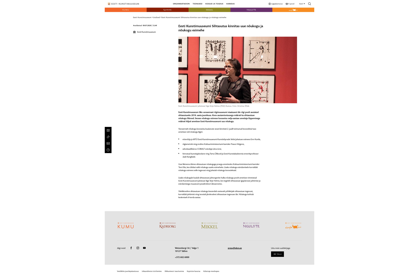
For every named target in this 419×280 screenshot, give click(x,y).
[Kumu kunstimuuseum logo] (126, 10)
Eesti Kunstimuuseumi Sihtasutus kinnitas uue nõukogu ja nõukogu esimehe (193, 17)
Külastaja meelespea (211, 271)
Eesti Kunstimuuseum (142, 17)
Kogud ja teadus (214, 4)
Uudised (156, 17)
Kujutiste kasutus (193, 271)
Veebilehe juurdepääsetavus (128, 271)
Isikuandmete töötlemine (152, 271)
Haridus (230, 4)
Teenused (197, 4)
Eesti (301, 4)
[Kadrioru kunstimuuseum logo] (168, 10)
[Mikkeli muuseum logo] (209, 10)
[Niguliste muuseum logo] (251, 10)
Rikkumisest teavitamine (174, 271)
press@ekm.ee (235, 248)
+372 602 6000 (182, 257)
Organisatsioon (181, 4)
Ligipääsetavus (277, 4)
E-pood (291, 4)
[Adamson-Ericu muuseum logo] (293, 10)
